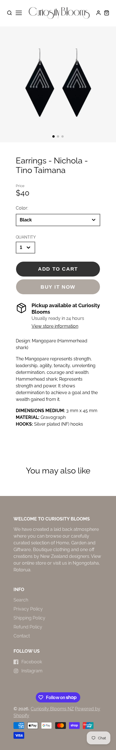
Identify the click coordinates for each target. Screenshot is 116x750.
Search (21, 600)
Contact (22, 636)
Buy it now (58, 287)
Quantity (26, 237)
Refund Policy (28, 627)
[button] (53, 136)
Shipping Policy (29, 618)
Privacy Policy (28, 609)
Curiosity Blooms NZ (52, 708)
